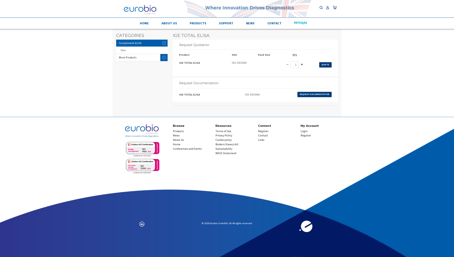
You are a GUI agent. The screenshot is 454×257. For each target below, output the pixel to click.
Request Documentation (314, 94)
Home (144, 23)
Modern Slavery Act (227, 144)
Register (263, 131)
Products (198, 23)
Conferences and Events (187, 149)
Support (226, 23)
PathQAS (300, 23)
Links (261, 140)
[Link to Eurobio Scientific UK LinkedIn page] (142, 224)
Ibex (123, 50)
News (250, 23)
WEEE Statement (226, 153)
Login (304, 131)
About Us (169, 23)
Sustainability (223, 149)
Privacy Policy (223, 135)
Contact (274, 23)
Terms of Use (223, 131)
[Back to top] (447, 250)
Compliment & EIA (130, 43)
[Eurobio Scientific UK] (140, 9)
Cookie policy (223, 140)
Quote (325, 64)
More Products (128, 57)
